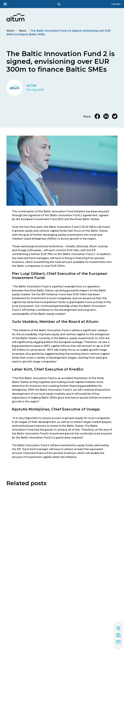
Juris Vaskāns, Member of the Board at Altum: (55, 322)
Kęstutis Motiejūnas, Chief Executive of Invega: (56, 409)
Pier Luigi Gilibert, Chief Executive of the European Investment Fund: (59, 276)
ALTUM (31, 85)
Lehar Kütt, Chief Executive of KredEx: (47, 369)
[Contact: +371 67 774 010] (118, 628)
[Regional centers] (118, 635)
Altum (10, 30)
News (22, 30)
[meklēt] (59, 4)
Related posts (26, 483)
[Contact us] (118, 642)
